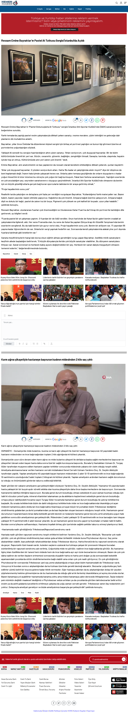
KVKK (70, 711)
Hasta (15, 593)
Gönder (9, 344)
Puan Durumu (64, 668)
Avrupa (48, 9)
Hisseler (78, 668)
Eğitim (71, 9)
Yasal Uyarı (91, 711)
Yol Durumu (104, 668)
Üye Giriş (91, 679)
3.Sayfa (39, 9)
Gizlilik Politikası (54, 711)
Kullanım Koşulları (79, 711)
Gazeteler (34, 668)
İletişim (45, 711)
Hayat (80, 9)
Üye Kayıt (92, 682)
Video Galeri (79, 682)
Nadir (37, 593)
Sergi (24, 254)
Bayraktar (6, 254)
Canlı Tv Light (6, 686)
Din (64, 9)
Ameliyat (6, 593)
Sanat (16, 254)
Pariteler (90, 668)
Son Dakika (24, 689)
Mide (29, 593)
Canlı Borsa (43, 679)
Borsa (4, 668)
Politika (88, 9)
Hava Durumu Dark (8, 679)
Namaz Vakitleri (18, 668)
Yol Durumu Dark (8, 682)
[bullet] (37, 343)
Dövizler (62, 682)
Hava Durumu (48, 668)
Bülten (57, 9)
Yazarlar (77, 686)
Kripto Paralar (120, 668)
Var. (31, 254)
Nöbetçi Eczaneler (27, 686)
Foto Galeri (78, 679)
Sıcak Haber (79, 693)
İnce (22, 593)
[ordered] (34, 343)
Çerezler (64, 711)
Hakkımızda (38, 711)
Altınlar (62, 679)
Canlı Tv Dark (25, 679)
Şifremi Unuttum (95, 686)
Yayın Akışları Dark (27, 682)
